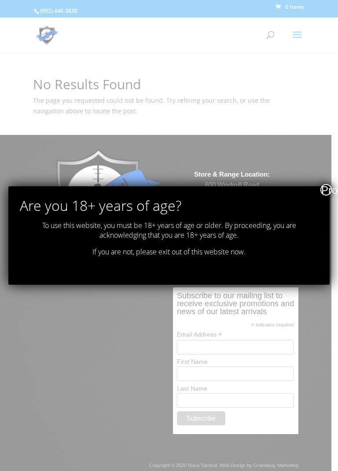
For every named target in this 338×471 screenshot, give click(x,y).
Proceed (326, 190)
